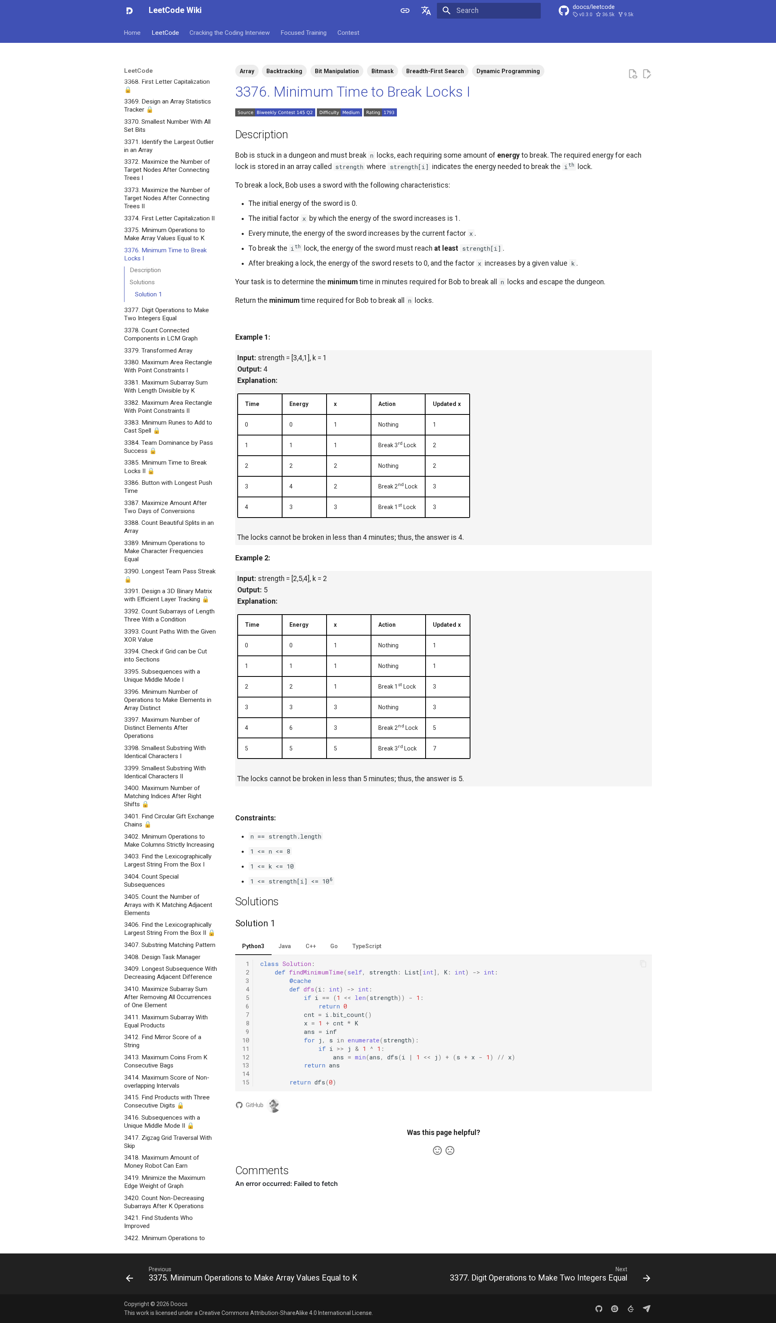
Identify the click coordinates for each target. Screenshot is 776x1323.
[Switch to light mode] (405, 10)
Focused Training (304, 32)
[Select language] (426, 10)
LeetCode (165, 32)
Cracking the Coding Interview (230, 32)
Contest (348, 32)
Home (132, 32)
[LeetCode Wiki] (129, 10)
